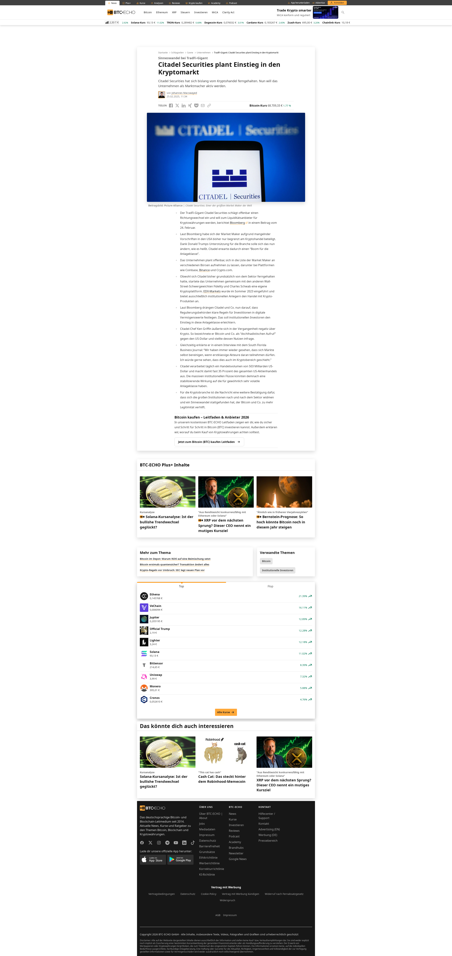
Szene (190, 52)
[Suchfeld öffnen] (343, 12)
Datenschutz (207, 841)
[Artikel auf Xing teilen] (190, 105)
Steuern (185, 12)
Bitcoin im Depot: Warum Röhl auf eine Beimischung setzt (175, 558)
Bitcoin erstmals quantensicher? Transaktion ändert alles (174, 564)
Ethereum (162, 12)
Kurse (233, 819)
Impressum (207, 835)
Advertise (320, 2)
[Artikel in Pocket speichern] (196, 105)
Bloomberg (237, 223)
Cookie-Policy (208, 894)
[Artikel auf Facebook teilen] (171, 105)
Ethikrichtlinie (208, 857)
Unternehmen (203, 52)
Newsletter (236, 853)
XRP (174, 12)
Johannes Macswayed (184, 93)
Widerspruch (227, 900)
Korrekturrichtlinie (211, 869)
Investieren (201, 12)
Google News (238, 859)
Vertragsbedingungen (161, 894)
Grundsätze (207, 852)
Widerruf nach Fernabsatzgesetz (284, 894)
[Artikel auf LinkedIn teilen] (184, 105)
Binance (204, 270)
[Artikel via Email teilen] (203, 105)
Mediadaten (207, 829)
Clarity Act (228, 12)
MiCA (215, 12)
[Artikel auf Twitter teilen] (177, 105)
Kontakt (263, 824)
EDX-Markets (212, 291)
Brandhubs (236, 848)
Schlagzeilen (177, 52)
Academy (235, 842)
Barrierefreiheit (209, 846)
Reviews (234, 831)
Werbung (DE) (267, 835)
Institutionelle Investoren (277, 570)
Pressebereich (268, 841)
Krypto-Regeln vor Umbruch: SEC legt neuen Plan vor (172, 570)
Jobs (202, 824)
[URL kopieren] (209, 105)
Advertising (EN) (269, 829)
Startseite (163, 52)
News (232, 814)
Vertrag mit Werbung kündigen (240, 894)
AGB (217, 915)
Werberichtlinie (209, 863)
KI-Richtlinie (207, 874)
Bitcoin (148, 12)
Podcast (234, 836)
